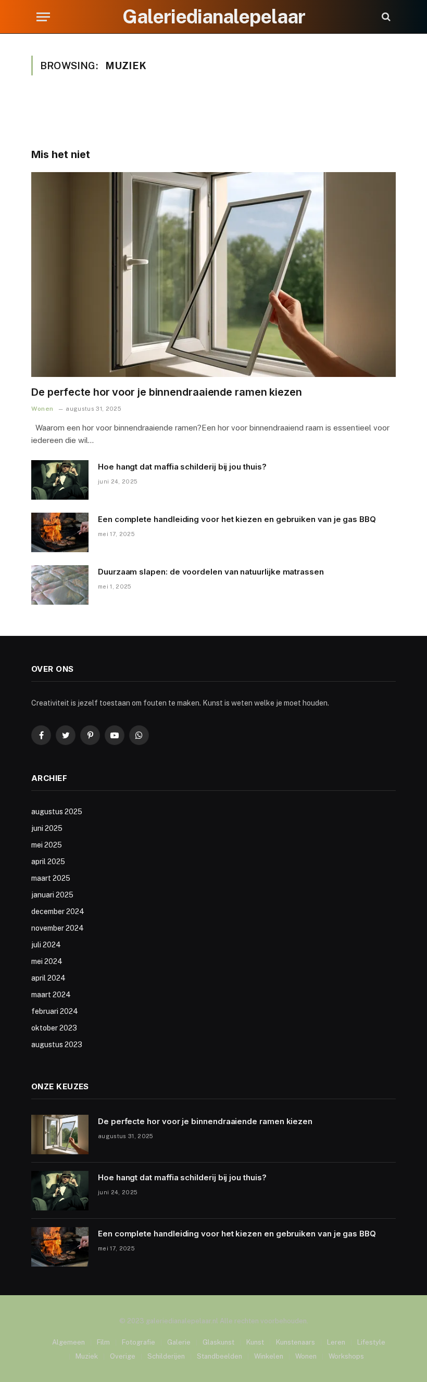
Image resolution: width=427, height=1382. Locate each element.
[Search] (385, 17)
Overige (122, 1356)
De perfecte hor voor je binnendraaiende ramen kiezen (166, 392)
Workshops (346, 1356)
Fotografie (138, 1342)
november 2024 (57, 928)
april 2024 (48, 978)
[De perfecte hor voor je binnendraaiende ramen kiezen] (213, 274)
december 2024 (57, 911)
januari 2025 (52, 895)
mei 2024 (46, 961)
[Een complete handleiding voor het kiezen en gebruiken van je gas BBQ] (60, 532)
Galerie (179, 1342)
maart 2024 (51, 994)
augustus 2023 (56, 1044)
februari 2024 (54, 1011)
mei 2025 (46, 845)
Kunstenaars (295, 1342)
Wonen (42, 408)
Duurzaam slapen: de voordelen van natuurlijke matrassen (211, 572)
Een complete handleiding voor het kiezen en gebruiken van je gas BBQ (237, 519)
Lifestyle (371, 1342)
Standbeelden (219, 1356)
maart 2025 (50, 878)
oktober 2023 (54, 1028)
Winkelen (268, 1356)
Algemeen (68, 1342)
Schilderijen (166, 1356)
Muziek (87, 1356)
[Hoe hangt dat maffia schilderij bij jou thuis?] (60, 480)
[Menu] (43, 17)
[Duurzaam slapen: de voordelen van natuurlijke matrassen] (60, 585)
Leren (336, 1342)
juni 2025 (46, 828)
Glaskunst (218, 1342)
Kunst (255, 1342)
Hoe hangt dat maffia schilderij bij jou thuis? (182, 467)
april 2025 (48, 861)
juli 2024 (46, 945)
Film (103, 1342)
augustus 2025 (56, 811)
